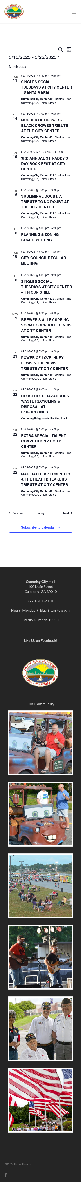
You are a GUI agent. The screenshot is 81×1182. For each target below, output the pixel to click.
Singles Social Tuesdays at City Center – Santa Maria (46, 87)
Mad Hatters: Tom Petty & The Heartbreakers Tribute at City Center (45, 479)
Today (40, 513)
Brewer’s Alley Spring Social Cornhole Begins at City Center (46, 325)
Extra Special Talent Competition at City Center (43, 441)
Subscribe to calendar (38, 527)
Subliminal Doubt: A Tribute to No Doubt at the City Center (45, 202)
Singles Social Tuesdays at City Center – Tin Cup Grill (46, 287)
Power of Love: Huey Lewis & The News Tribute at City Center (44, 363)
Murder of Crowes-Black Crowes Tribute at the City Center (44, 125)
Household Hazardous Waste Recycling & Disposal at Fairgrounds (45, 404)
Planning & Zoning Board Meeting (40, 237)
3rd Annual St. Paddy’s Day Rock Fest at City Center (44, 164)
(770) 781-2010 (40, 601)
